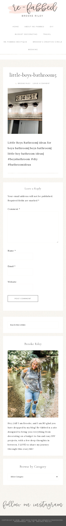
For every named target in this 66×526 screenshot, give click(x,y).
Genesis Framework (52, 520)
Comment (14, 209)
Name (12, 250)
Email (12, 266)
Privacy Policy (44, 521)
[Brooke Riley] (33, 384)
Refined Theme (29, 520)
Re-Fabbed (33, 9)
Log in (31, 521)
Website (12, 281)
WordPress (20, 521)
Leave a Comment (41, 83)
